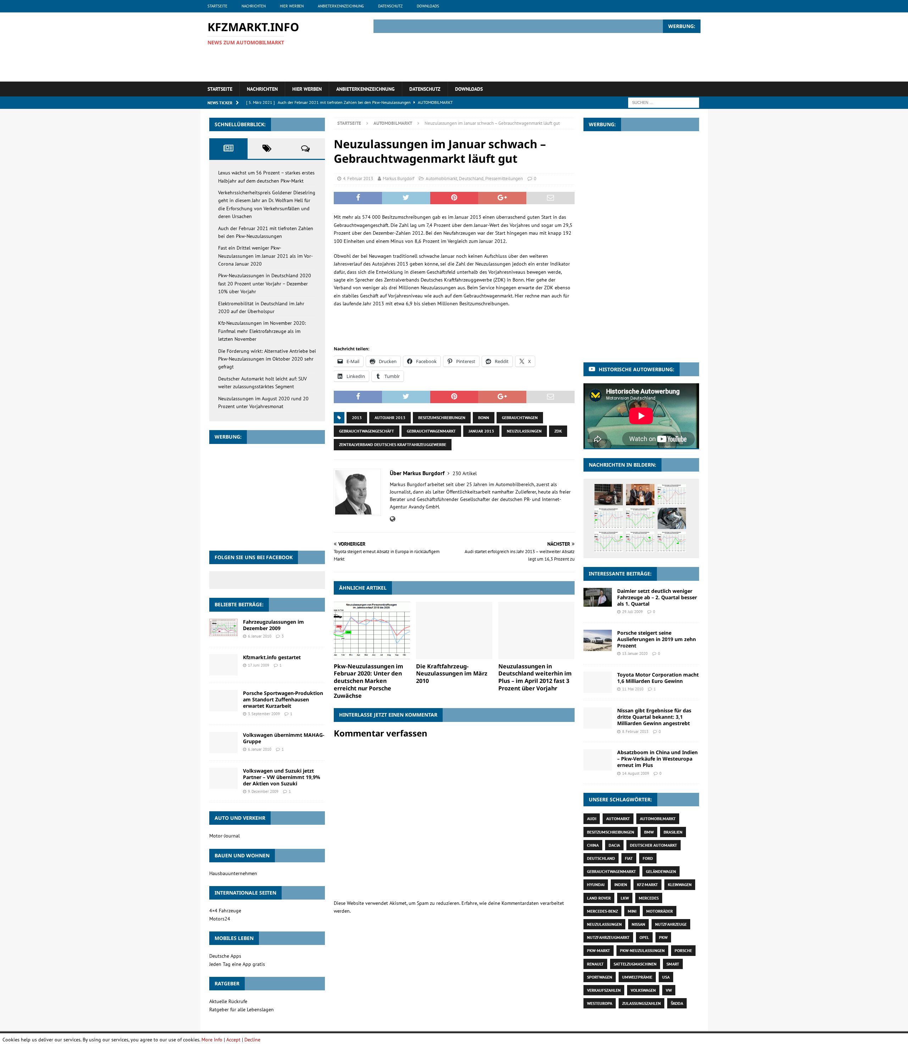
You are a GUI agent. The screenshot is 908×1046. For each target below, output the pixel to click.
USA (666, 977)
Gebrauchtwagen (520, 417)
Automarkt (618, 818)
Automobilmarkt (441, 179)
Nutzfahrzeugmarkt (608, 937)
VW (669, 990)
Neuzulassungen (524, 431)
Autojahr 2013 (390, 417)
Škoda (677, 1003)
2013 (357, 417)
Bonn (483, 417)
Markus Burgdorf (398, 179)
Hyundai (595, 884)
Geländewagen (661, 871)
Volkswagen (643, 990)
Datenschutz (390, 6)
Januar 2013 (481, 431)
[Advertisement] (571, 56)
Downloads (428, 6)
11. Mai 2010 (632, 688)
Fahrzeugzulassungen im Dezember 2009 (273, 625)
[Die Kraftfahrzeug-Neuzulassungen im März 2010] (454, 630)
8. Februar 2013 (635, 731)
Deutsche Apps (225, 956)
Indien (620, 884)
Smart (672, 964)
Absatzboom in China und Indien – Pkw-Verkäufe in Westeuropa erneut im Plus (657, 758)
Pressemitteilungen (504, 179)
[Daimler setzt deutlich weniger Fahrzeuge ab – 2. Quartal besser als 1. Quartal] (597, 597)
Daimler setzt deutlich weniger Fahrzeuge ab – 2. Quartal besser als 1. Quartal (657, 597)
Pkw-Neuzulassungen (642, 950)
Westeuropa (599, 1003)
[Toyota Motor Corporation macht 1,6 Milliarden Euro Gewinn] (597, 682)
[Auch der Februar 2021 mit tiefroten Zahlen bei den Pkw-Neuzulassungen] (672, 494)
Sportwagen (599, 977)
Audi (591, 818)
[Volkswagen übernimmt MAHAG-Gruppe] (223, 742)
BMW (649, 832)
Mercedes (649, 898)
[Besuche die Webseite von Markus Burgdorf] (392, 519)
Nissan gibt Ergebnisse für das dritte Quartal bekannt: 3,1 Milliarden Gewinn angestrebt (654, 717)
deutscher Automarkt (653, 845)
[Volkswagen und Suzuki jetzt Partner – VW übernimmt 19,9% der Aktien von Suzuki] (223, 778)
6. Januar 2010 (259, 636)
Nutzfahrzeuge (671, 924)
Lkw (625, 898)
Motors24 (219, 919)
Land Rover (599, 898)
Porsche (683, 950)
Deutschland (471, 179)
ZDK (558, 431)
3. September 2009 (264, 713)
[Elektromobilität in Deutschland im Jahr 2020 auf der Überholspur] (672, 518)
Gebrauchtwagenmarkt (431, 431)
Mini (632, 911)
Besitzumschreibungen (441, 417)
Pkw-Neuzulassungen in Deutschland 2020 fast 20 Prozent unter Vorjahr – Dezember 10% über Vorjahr (264, 283)
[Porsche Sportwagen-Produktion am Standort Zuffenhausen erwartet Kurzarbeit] (223, 700)
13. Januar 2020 (635, 653)
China (593, 845)
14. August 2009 (635, 773)
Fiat (629, 858)
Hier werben (292, 6)
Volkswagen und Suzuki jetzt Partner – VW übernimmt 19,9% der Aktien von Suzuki (281, 777)
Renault (595, 964)
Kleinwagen (680, 884)
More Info (211, 1039)
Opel (644, 937)
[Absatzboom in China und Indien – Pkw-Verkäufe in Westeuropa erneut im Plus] (597, 759)
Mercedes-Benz (602, 911)
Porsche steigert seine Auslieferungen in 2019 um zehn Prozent (656, 639)
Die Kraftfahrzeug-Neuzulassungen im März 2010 (451, 673)
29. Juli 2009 (632, 611)
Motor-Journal (224, 836)
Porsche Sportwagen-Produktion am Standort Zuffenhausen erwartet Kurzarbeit (283, 699)
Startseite (217, 6)
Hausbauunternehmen (233, 873)
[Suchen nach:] (663, 102)
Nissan (638, 924)
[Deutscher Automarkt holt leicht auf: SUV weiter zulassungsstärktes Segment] (672, 541)
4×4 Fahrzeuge (225, 910)
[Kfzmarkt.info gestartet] (223, 664)
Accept (233, 1039)
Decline (252, 1039)
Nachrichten (254, 6)
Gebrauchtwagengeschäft (366, 431)
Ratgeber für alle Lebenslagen (241, 1009)
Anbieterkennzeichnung (341, 6)
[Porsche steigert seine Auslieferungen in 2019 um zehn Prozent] (597, 640)
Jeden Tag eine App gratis (237, 964)
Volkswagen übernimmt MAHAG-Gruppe (283, 738)
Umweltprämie (637, 977)
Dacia (614, 845)
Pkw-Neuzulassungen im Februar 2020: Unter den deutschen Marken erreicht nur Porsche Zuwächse (368, 681)
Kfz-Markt (647, 884)
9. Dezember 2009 (263, 791)
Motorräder (659, 911)
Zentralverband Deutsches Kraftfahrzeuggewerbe (392, 444)
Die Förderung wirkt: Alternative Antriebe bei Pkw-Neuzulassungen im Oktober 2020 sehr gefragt (267, 359)
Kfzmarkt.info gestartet (272, 657)
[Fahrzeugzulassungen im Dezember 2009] (223, 627)
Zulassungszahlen (641, 1003)
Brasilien (673, 832)
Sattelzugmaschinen (635, 964)
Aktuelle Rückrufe (228, 1001)
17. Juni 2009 (258, 665)
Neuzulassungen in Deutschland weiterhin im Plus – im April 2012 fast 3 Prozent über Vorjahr (535, 677)
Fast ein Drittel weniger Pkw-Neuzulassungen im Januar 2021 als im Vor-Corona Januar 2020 (265, 256)
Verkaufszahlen (604, 990)
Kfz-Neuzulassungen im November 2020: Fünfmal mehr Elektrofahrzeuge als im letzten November (262, 331)
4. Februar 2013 (358, 179)
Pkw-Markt (598, 950)
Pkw (663, 937)
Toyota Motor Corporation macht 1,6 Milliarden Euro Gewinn (658, 677)
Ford (648, 858)
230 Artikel (465, 473)
